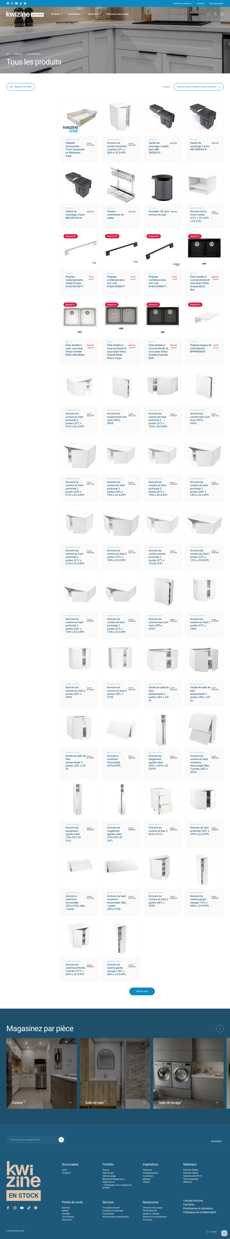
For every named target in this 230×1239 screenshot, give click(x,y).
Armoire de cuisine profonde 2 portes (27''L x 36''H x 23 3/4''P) (117, 147)
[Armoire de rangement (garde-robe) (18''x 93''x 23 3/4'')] (80, 801)
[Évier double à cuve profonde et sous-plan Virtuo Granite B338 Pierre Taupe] (121, 319)
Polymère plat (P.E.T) (192, 1176)
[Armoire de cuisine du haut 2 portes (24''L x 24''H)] (80, 661)
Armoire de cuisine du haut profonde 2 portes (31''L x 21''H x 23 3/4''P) (75, 557)
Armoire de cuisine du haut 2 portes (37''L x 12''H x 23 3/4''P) (200, 555)
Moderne (147, 1179)
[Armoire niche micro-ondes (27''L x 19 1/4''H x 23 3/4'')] (204, 185)
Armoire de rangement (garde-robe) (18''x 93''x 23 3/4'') (73, 834)
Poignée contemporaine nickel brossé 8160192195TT (74, 281)
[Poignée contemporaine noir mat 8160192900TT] (121, 250)
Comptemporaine (150, 1173)
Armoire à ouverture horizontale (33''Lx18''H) (114, 760)
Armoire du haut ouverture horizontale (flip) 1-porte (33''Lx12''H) (116, 903)
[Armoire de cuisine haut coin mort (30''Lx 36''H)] (204, 387)
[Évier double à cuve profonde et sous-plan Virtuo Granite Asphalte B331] (163, 319)
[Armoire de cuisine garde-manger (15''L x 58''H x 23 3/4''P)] (204, 870)
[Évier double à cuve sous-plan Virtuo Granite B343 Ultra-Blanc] (80, 319)
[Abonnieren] (61, 1139)
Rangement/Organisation (113, 1179)
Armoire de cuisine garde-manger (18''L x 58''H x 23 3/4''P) (116, 969)
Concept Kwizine (193, 1200)
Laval (64, 1170)
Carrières (188, 1204)
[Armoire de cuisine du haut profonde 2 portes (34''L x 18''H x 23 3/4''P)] (204, 456)
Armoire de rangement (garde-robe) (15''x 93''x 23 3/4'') (114, 834)
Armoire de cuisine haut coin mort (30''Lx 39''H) (158, 624)
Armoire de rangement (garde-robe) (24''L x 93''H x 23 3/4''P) (158, 762)
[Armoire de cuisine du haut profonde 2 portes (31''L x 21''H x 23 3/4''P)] (80, 524)
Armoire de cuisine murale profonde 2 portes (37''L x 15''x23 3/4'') (157, 557)
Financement (108, 1213)
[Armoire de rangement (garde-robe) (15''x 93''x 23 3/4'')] (121, 801)
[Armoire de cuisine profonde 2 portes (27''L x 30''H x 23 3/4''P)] (80, 938)
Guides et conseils (151, 1213)
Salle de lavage (109, 1176)
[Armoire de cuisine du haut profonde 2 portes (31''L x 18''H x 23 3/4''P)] (163, 387)
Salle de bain (108, 1173)
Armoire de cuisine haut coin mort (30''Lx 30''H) (117, 418)
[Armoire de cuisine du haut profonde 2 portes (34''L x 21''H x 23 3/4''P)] (80, 456)
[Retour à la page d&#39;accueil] (7, 54)
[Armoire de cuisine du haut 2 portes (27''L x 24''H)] (204, 593)
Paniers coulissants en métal (115, 214)
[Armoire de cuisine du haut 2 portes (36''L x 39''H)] (163, 870)
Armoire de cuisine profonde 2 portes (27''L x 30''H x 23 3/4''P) (75, 969)
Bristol (193, 273)
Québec (65, 1210)
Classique (147, 1170)
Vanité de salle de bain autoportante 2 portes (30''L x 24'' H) (200, 694)
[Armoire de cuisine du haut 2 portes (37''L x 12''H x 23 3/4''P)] (204, 524)
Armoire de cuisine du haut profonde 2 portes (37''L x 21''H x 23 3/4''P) (75, 420)
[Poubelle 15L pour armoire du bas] (163, 185)
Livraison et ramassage (112, 1210)
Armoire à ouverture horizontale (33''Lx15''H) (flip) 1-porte (75, 903)
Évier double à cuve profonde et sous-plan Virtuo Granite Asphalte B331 (158, 352)
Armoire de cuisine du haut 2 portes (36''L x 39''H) (158, 901)
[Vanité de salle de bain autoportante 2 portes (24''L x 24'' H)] (80, 729)
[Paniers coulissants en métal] (121, 185)
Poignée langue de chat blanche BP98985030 (200, 348)
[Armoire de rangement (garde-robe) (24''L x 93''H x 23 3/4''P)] (163, 729)
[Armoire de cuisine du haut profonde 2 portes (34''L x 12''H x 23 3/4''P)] (80, 593)
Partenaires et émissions (198, 1208)
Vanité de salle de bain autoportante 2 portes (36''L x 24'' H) (159, 694)
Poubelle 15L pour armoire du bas (159, 213)
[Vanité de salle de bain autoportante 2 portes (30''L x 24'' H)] (204, 661)
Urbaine (146, 1182)
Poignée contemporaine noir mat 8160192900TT (116, 281)
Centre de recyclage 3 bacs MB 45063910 (199, 146)
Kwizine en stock (73, 139)
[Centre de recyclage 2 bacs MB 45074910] (80, 185)
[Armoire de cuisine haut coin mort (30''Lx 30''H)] (121, 387)
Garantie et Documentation (155, 1217)
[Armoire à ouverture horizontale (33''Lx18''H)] (121, 729)
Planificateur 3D (150, 1210)
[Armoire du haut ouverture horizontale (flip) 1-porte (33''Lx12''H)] (121, 870)
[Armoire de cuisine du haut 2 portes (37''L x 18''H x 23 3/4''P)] (121, 524)
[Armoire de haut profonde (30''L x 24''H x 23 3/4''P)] (204, 801)
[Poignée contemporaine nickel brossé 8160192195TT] (80, 250)
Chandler (66, 1213)
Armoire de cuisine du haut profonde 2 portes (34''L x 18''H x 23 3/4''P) (199, 489)
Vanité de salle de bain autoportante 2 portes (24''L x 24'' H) (76, 762)
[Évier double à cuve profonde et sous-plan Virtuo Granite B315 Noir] (204, 250)
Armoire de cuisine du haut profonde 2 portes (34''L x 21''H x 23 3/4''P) (75, 489)
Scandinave (148, 1176)
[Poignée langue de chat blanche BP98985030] (204, 319)
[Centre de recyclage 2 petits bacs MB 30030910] (163, 117)
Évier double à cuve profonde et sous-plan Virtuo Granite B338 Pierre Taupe (116, 352)
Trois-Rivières (68, 1217)
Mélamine (187, 1182)
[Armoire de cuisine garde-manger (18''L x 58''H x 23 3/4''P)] (121, 938)
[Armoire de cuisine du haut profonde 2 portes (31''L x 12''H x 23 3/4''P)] (121, 593)
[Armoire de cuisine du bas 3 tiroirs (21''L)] (163, 801)
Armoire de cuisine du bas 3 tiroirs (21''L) (158, 831)
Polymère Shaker (190, 1173)
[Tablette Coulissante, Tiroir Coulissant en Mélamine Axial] (80, 117)
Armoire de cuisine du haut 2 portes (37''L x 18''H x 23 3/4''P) (117, 555)
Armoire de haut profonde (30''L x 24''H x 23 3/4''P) (199, 831)
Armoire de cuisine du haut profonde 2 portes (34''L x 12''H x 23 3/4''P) (75, 625)
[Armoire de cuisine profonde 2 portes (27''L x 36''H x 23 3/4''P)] (121, 117)
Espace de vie (108, 1182)
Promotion (147, 1220)
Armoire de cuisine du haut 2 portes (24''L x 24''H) (75, 692)
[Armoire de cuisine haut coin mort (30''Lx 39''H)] (163, 593)
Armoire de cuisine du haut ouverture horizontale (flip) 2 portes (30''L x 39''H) (199, 764)
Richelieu (152, 139)
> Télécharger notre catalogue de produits (117, 1186)
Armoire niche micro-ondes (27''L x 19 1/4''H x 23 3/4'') (199, 216)
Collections (18, 54)
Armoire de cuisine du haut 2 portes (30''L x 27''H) (117, 692)
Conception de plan (111, 1207)
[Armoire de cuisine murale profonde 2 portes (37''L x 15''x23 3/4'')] (163, 524)
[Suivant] (220, 1028)
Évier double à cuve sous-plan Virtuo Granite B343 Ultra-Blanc (75, 350)
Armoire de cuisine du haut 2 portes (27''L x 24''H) (200, 624)
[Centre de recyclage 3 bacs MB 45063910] (204, 117)
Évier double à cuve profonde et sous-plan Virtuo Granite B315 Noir (200, 283)
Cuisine (105, 1170)
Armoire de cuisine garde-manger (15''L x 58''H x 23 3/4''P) (199, 901)
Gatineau (66, 1207)
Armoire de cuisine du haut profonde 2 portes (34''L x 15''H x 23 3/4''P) (116, 489)
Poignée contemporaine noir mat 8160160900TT (158, 281)
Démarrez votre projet (152, 1207)
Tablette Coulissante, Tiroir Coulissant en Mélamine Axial (75, 149)
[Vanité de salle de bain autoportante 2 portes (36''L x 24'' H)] (163, 661)
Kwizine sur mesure (183, 3)
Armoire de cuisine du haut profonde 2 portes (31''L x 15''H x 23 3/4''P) (158, 489)
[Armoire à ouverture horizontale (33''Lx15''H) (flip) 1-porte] (80, 870)
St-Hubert (66, 1173)
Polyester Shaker (190, 1170)
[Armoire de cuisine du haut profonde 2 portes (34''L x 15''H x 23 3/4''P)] (121, 456)
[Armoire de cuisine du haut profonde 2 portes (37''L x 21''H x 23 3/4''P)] (80, 387)
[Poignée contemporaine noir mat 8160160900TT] (163, 250)
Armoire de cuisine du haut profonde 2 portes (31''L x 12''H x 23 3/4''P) (116, 625)
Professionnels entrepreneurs (115, 1217)
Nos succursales (216, 3)
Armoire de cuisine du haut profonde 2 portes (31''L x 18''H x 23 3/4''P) (158, 420)
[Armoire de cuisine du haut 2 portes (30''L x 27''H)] (121, 661)
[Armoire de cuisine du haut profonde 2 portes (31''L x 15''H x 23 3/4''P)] (163, 456)
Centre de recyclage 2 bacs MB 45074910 (75, 214)
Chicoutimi (67, 1220)
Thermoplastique (190, 1179)
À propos (200, 3)
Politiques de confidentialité (199, 1212)
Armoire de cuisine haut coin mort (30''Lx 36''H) (200, 418)
